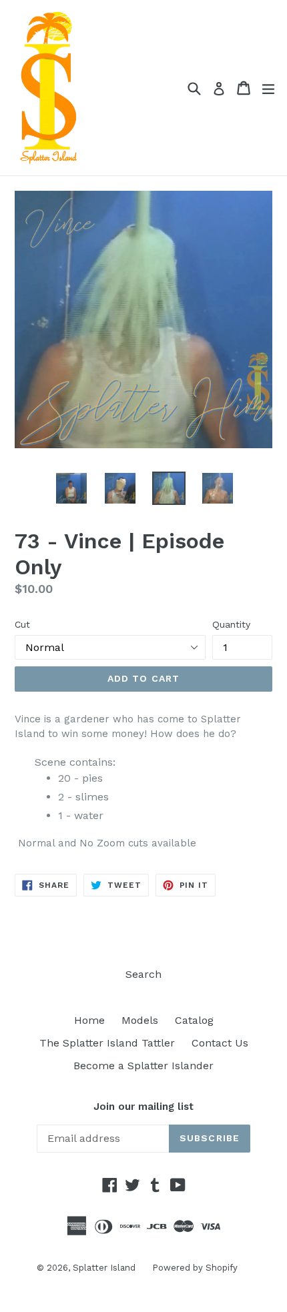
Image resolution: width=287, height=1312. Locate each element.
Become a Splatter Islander (143, 1065)
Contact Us (220, 1043)
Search (143, 974)
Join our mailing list (143, 1107)
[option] (71, 488)
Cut (22, 624)
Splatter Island (104, 1268)
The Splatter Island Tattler (107, 1043)
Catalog (194, 1020)
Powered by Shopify (195, 1268)
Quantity (231, 624)
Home (89, 1020)
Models (139, 1020)
